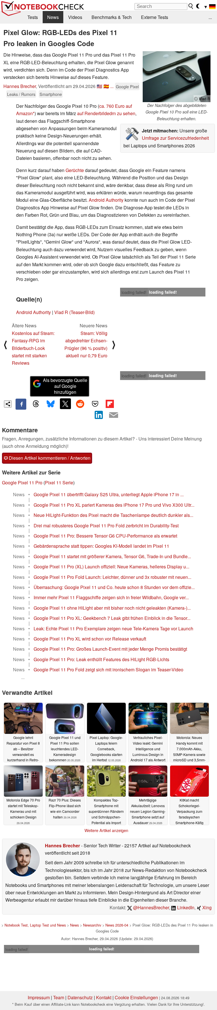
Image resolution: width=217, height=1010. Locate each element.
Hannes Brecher (19, 86)
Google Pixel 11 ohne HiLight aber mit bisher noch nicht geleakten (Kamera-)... (112, 608)
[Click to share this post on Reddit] (80, 403)
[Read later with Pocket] (95, 403)
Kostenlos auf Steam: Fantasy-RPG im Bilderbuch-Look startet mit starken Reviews (33, 348)
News (53, 17)
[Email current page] (113, 415)
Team (58, 997)
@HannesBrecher (150, 907)
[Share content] (8, 404)
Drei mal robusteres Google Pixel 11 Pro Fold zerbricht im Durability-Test (106, 525)
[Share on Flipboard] (109, 403)
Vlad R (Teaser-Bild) (74, 312)
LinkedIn (185, 907)
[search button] (191, 6)
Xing (206, 907)
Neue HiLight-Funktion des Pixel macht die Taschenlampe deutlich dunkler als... (113, 515)
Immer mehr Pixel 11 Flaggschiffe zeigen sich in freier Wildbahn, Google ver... (111, 597)
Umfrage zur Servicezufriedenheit (175, 138)
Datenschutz (80, 997)
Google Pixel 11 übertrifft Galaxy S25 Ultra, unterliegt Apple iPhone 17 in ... (109, 494)
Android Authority (106, 200)
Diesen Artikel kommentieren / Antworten (49, 458)
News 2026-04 (116, 925)
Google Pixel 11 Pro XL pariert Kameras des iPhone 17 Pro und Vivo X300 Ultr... (114, 505)
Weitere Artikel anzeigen (106, 830)
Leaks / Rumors (21, 94)
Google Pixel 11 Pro (22, 482)
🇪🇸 (106, 86)
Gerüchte (75, 170)
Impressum (39, 997)
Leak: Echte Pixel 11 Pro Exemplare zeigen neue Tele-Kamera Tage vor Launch (113, 628)
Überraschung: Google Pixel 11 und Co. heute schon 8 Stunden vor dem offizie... (114, 587)
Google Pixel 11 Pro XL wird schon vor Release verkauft (90, 638)
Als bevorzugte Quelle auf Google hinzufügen (65, 386)
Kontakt (103, 997)
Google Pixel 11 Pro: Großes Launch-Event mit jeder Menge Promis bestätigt (110, 649)
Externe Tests (154, 17)
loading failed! (133, 292)
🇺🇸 (99, 86)
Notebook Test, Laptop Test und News (35, 925)
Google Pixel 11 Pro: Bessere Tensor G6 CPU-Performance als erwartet (105, 535)
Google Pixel (127, 86)
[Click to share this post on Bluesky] (50, 404)
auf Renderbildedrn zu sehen (106, 113)
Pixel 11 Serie (59, 482)
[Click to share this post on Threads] (35, 404)
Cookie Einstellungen (136, 997)
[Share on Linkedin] (99, 415)
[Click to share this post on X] (65, 403)
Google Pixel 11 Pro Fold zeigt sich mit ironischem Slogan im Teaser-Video (108, 669)
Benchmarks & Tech (112, 17)
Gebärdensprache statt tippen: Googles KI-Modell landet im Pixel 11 (101, 546)
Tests (32, 17)
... (210, 17)
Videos (75, 17)
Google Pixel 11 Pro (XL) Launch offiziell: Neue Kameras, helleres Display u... (111, 566)
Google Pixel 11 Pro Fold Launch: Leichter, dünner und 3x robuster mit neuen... (112, 577)
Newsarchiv (92, 925)
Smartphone (51, 94)
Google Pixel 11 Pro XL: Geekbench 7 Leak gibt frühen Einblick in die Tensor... (112, 618)
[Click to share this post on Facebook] (21, 404)
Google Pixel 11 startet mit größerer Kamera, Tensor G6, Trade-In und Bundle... (112, 556)
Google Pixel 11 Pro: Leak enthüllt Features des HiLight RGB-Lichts (101, 659)
